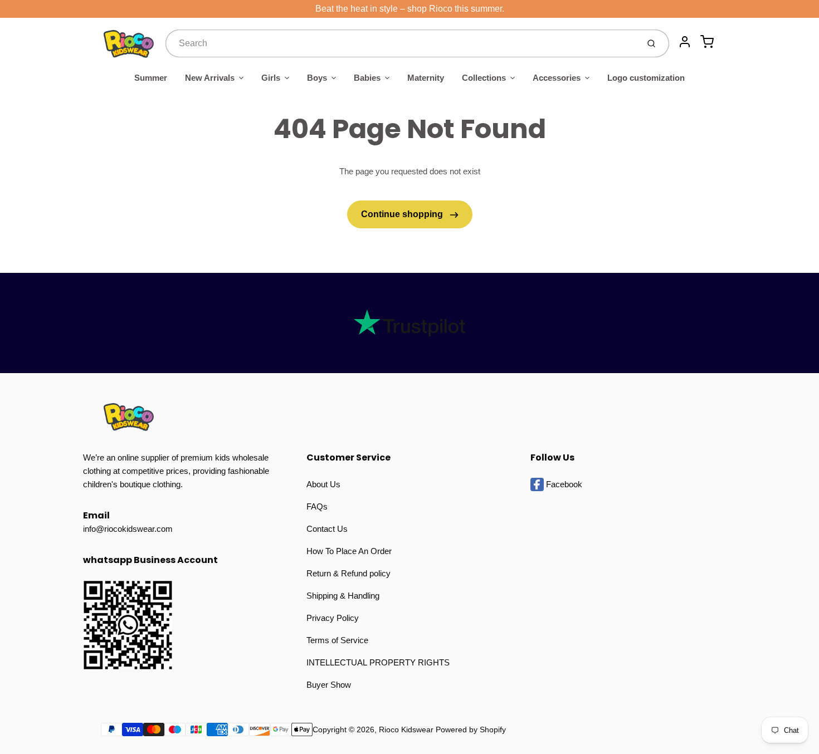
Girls (270, 77)
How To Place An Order (349, 551)
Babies (367, 77)
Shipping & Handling (342, 595)
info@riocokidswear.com (128, 528)
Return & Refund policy (348, 573)
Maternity (425, 77)
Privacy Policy (332, 618)
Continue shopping (403, 214)
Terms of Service (337, 640)
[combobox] (400, 43)
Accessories (557, 77)
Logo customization (646, 77)
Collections (484, 77)
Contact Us (327, 528)
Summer (150, 77)
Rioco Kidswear (406, 729)
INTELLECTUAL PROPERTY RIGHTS (378, 662)
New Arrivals (210, 77)
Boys (317, 77)
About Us (323, 484)
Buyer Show (328, 684)
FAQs (317, 506)
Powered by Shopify (471, 729)
